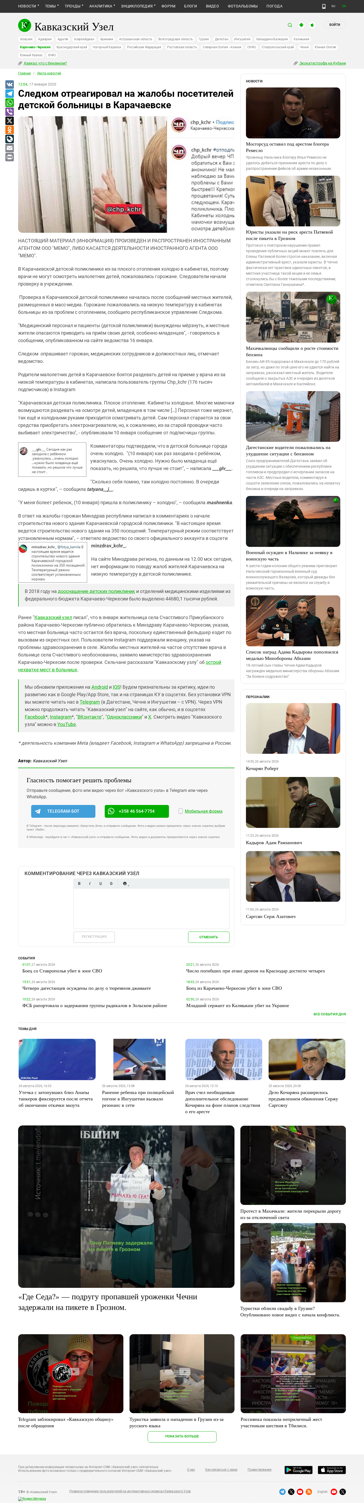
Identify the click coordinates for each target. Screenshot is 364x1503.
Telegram (90, 702)
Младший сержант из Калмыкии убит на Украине (237, 1005)
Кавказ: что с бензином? (45, 63)
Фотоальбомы (243, 6)
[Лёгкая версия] (324, 6)
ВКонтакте (90, 717)
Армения (106, 39)
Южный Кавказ (31, 55)
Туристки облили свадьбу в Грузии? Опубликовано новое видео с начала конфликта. (290, 1311)
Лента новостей (49, 73)
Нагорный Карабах (107, 47)
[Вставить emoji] (124, 883)
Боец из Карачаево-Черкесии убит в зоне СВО (234, 988)
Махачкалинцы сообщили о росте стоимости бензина (292, 351)
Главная (24, 73)
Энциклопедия (137, 6)
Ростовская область (182, 47)
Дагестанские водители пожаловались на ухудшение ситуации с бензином (288, 450)
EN (344, 6)
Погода (274, 6)
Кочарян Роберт (262, 768)
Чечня (304, 47)
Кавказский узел (53, 617)
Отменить (208, 937)
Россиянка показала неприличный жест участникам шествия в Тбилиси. (281, 1422)
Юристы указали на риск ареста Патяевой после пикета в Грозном (289, 235)
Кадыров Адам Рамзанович (274, 842)
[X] (9, 121)
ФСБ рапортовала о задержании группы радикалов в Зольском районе (94, 1005)
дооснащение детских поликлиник (96, 591)
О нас (191, 1470)
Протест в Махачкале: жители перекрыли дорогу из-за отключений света (290, 1214)
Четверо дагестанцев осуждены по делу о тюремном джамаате (86, 988)
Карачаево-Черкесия (35, 47)
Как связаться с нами (221, 1470)
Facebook (35, 717)
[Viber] (9, 112)
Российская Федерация (144, 47)
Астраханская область (135, 39)
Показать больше (182, 1436)
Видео (212, 6)
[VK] (9, 84)
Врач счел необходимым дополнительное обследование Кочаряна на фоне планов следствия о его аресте (222, 1102)
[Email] (9, 148)
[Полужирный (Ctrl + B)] (79, 883)
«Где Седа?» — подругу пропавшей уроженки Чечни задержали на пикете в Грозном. (107, 1301)
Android (99, 687)
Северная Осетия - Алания (222, 47)
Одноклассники (124, 717)
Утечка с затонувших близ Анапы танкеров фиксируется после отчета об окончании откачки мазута (56, 1098)
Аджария (44, 39)
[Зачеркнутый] (111, 883)
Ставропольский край (278, 47)
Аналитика (100, 6)
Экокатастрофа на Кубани (322, 63)
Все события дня (330, 1014)
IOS (116, 687)
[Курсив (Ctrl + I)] (89, 883)
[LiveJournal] (9, 139)
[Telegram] (9, 93)
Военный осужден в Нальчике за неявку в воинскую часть (289, 555)
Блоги (190, 6)
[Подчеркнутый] (100, 883)
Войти (334, 25)
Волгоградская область (175, 39)
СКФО (251, 47)
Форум (168, 6)
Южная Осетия (325, 47)
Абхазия (26, 39)
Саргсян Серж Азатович (271, 916)
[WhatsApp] (9, 102)
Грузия (204, 39)
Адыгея (63, 39)
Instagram (61, 717)
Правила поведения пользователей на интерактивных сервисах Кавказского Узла (130, 1491)
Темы (50, 6)
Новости (27, 6)
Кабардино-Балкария (272, 39)
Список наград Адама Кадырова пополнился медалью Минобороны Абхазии (292, 654)
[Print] (9, 157)
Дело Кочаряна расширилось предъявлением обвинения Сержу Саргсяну (303, 1098)
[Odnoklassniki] (9, 130)
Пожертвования (260, 1470)
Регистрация (94, 937)
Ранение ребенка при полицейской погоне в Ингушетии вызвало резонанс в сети (138, 1098)
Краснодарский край (71, 47)
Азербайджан (84, 39)
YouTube (66, 724)
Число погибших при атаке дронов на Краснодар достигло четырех (255, 970)
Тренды (72, 6)
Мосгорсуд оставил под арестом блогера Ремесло (287, 147)
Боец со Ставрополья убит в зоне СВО (62, 970)
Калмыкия (301, 39)
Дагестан (221, 39)
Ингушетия (242, 39)
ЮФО (51, 55)
